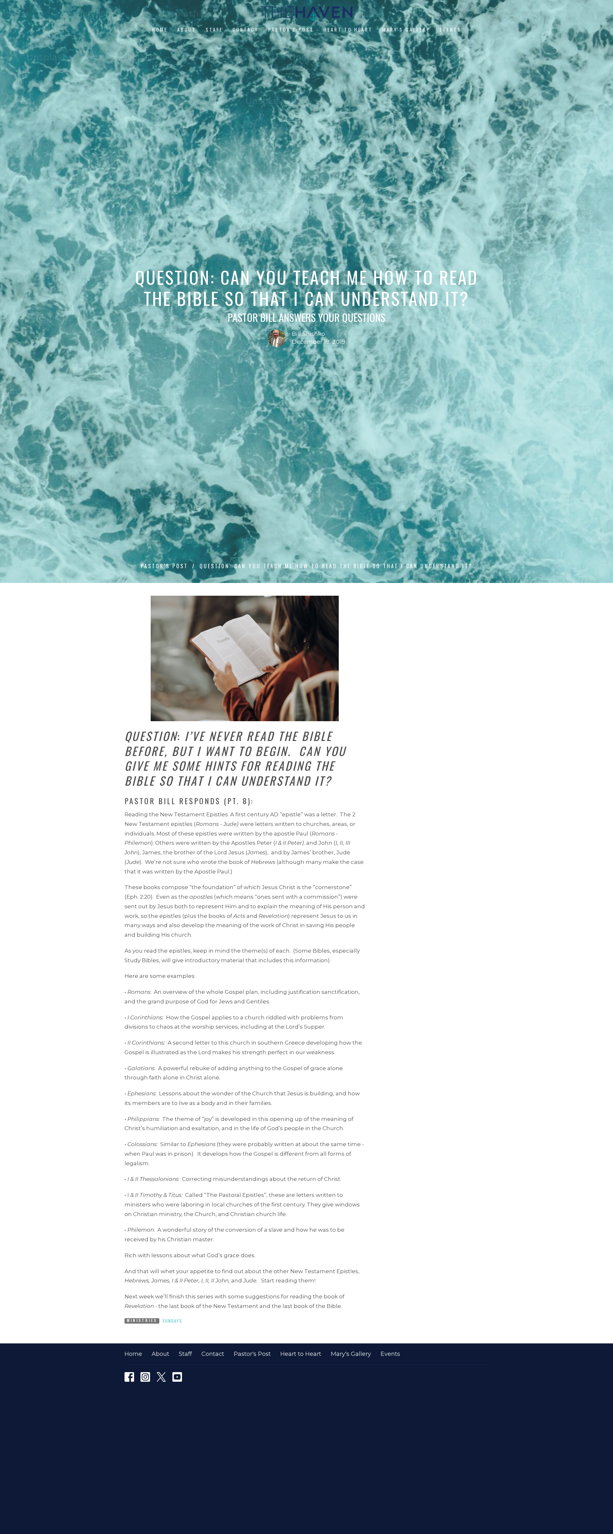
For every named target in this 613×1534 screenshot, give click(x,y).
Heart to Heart (348, 29)
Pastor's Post (291, 29)
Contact (245, 29)
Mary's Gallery (406, 29)
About (186, 29)
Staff (214, 29)
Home (160, 29)
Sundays (172, 1321)
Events (450, 29)
